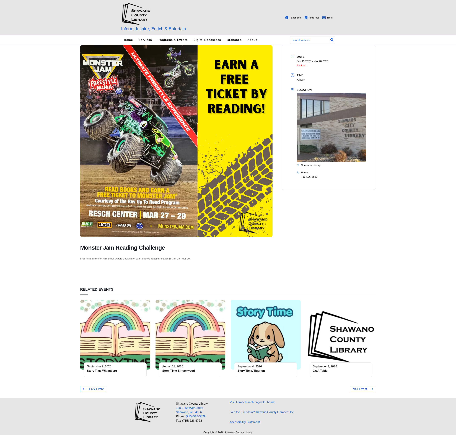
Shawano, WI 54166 (189, 412)
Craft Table (320, 370)
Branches (234, 39)
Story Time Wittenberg (102, 370)
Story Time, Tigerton (251, 370)
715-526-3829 (309, 176)
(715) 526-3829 (196, 416)
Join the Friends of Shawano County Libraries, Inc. (262, 412)
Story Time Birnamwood (178, 370)
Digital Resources (207, 39)
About (252, 39)
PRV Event (96, 389)
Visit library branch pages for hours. (252, 402)
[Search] (332, 40)
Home (128, 39)
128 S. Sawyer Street (189, 407)
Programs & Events (173, 39)
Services (145, 39)
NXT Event (360, 389)
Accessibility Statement (245, 422)
